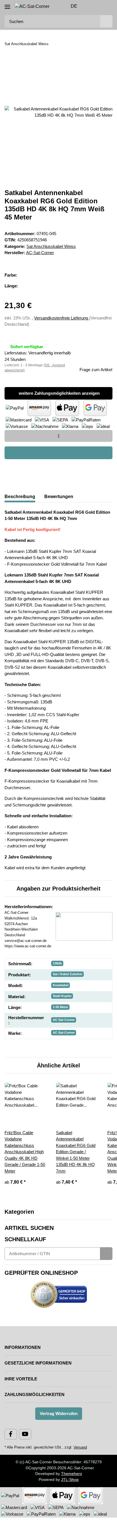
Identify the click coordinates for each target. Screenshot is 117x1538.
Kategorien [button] (19, 1212)
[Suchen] (106, 21)
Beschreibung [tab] (20, 496)
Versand (80, 1447)
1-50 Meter (60, 1007)
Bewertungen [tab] (58, 496)
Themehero (71, 1474)
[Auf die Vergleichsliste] (86, 69)
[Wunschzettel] (99, 6)
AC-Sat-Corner (64, 1019)
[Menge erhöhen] (106, 436)
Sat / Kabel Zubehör (67, 974)
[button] (90, 6)
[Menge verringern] (11, 436)
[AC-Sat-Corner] (32, 6)
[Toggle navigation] (7, 4)
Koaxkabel (60, 985)
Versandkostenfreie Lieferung (61, 317)
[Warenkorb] (107, 6)
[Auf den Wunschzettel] (100, 69)
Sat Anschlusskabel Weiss (51, 246)
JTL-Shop (70, 1480)
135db (57, 963)
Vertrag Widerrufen (59, 1413)
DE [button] (74, 6)
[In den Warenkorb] (58, 452)
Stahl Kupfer (62, 996)
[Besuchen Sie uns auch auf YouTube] (25, 1434)
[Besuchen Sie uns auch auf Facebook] (11, 1434)
